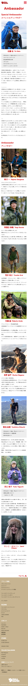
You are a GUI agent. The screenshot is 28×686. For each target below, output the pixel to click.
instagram (3, 656)
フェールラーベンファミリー (8, 607)
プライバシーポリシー (6, 666)
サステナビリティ (5, 587)
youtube (3, 658)
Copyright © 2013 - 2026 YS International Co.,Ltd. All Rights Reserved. (14, 684)
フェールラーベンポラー (7, 595)
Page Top (21, 576)
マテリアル (4, 609)
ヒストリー (4, 585)
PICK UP (3, 628)
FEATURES (3, 625)
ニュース (3, 623)
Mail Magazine (4, 652)
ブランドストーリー (6, 584)
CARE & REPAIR (5, 614)
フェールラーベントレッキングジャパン (10, 597)
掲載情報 (3, 632)
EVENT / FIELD (4, 626)
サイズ (2, 612)
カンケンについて (5, 611)
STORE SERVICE (5, 642)
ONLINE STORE (5, 646)
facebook (3, 654)
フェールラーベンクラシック (8, 593)
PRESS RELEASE (5, 630)
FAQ (2, 616)
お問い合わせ (4, 664)
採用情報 (3, 634)
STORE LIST (4, 640)
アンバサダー (4, 600)
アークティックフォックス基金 (8, 589)
